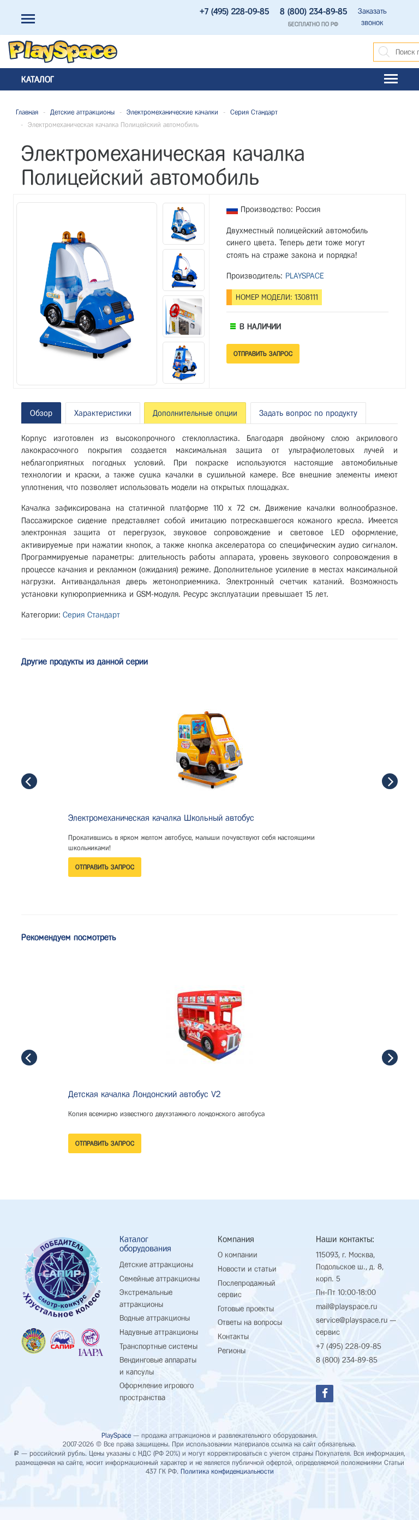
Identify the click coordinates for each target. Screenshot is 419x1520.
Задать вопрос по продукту (308, 413)
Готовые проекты (246, 1309)
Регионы (232, 1351)
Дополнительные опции (195, 413)
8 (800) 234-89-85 (313, 11)
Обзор (41, 413)
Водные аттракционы (154, 1318)
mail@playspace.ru (346, 1307)
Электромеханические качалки (172, 112)
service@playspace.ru (351, 1320)
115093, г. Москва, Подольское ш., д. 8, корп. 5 (350, 1266)
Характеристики (102, 413)
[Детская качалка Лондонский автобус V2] (210, 1025)
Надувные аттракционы (158, 1332)
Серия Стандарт (254, 112)
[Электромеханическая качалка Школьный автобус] (209, 749)
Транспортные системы (158, 1346)
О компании (238, 1255)
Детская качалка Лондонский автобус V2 (144, 1094)
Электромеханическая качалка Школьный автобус (161, 817)
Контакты (233, 1337)
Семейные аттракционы (159, 1279)
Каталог (37, 79)
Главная (27, 112)
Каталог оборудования (145, 1243)
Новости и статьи (247, 1269)
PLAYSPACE (304, 275)
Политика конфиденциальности (227, 1471)
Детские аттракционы (82, 112)
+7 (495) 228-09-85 (234, 11)
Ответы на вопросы (250, 1322)
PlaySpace (116, 1435)
